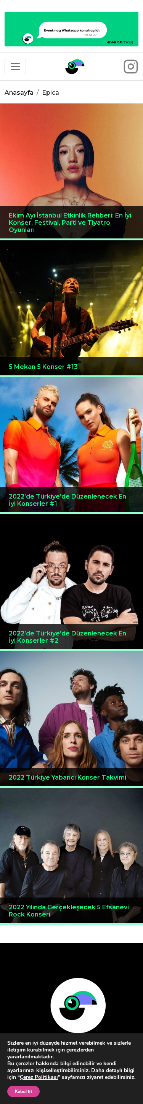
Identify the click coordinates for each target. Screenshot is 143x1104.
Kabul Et (23, 1091)
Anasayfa (19, 92)
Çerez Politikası (39, 1077)
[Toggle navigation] (15, 66)
